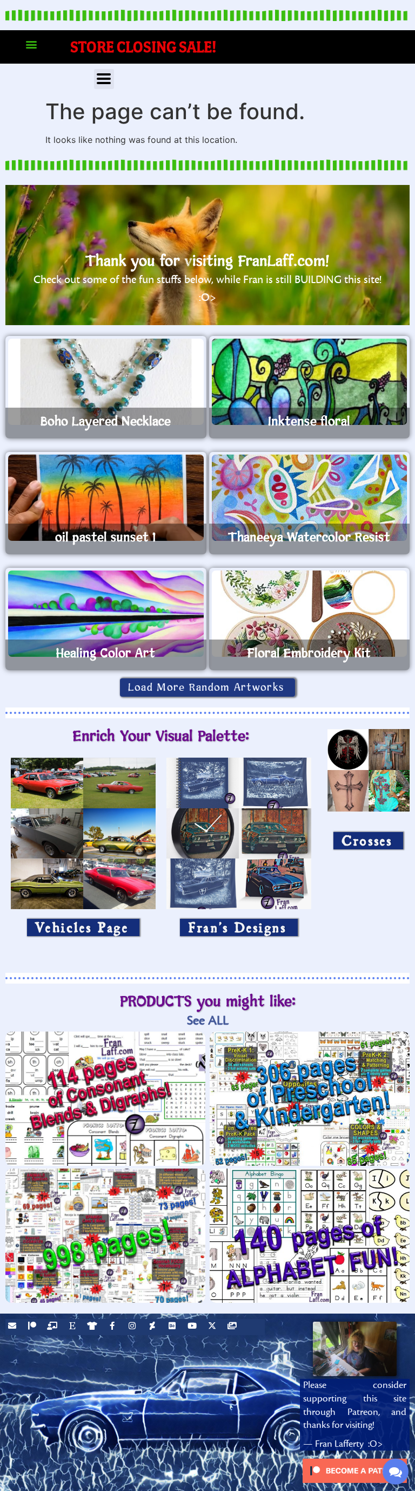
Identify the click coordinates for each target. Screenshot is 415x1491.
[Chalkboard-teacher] (53, 1327)
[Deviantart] (153, 1327)
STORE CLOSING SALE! (143, 46)
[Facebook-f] (113, 1327)
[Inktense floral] (309, 382)
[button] (31, 44)
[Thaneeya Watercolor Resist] (309, 498)
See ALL (208, 1020)
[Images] (233, 1327)
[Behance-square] (173, 1327)
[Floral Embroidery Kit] (309, 613)
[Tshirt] (93, 1327)
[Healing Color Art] (105, 613)
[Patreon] (33, 1327)
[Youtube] (193, 1327)
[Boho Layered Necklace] (105, 382)
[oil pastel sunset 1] (105, 498)
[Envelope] (13, 1327)
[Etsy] (73, 1327)
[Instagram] (133, 1327)
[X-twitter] (213, 1327)
